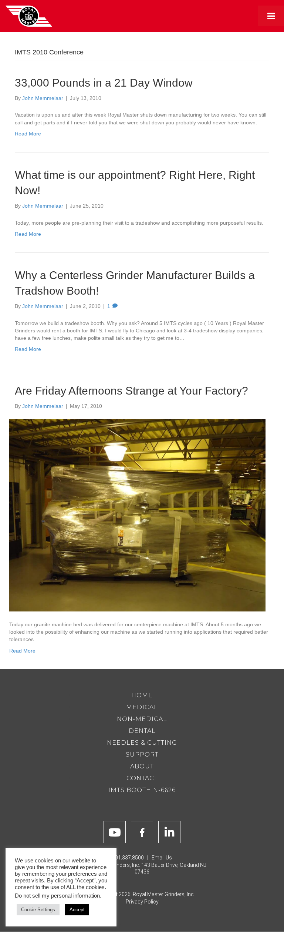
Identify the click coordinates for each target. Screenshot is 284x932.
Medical (142, 707)
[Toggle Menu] (271, 16)
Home (142, 695)
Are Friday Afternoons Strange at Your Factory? (131, 391)
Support (142, 754)
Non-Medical (142, 719)
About (142, 766)
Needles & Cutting (142, 742)
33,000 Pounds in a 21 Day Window (104, 83)
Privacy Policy (142, 902)
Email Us (162, 858)
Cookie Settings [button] (38, 909)
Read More (28, 134)
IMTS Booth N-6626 (142, 790)
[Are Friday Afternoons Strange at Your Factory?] (137, 515)
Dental (142, 730)
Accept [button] (77, 909)
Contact (142, 778)
